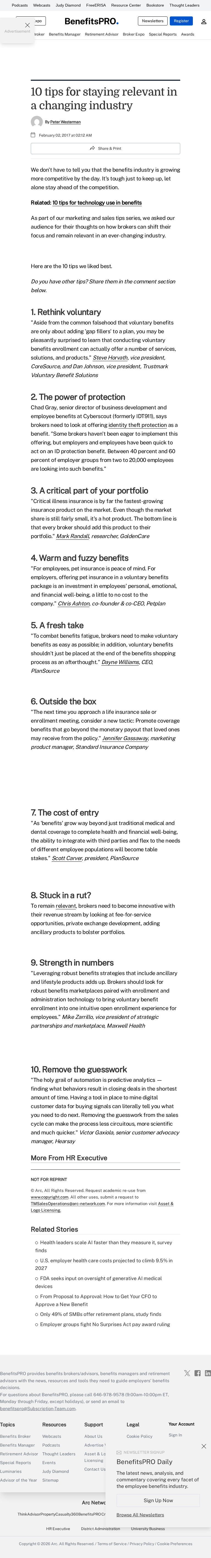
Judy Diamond (68, 5)
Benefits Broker (15, 1436)
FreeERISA (96, 5)
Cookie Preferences (174, 1544)
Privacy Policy (142, 1544)
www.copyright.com (49, 1197)
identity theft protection (138, 425)
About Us (93, 1436)
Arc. (54, 1544)
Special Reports (15, 1462)
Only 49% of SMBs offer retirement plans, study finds (100, 1314)
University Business (148, 1529)
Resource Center (126, 5)
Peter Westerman (65, 122)
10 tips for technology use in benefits (97, 202)
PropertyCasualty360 (59, 1514)
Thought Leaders (184, 5)
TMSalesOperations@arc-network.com (68, 1203)
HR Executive (58, 1529)
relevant (66, 905)
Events (49, 1462)
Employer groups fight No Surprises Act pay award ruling (105, 1324)
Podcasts (20, 5)
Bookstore (155, 5)
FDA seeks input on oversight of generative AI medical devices (98, 1282)
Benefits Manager (17, 1445)
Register (181, 21)
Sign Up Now (158, 1500)
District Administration (100, 1529)
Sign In (175, 1435)
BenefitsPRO (89, 1514)
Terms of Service (112, 1544)
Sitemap (50, 1480)
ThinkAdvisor (29, 1514)
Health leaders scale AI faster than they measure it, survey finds (103, 1246)
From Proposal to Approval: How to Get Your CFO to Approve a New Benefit (96, 1300)
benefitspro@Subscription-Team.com (38, 1408)
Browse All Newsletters (140, 1514)
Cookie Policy (139, 1436)
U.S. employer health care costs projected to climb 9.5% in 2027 (104, 1264)
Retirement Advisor (19, 1453)
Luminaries (11, 1471)
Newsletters (152, 21)
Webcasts (41, 5)
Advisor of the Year (18, 1480)
